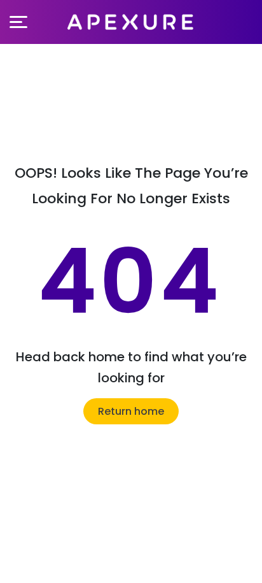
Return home (131, 411)
